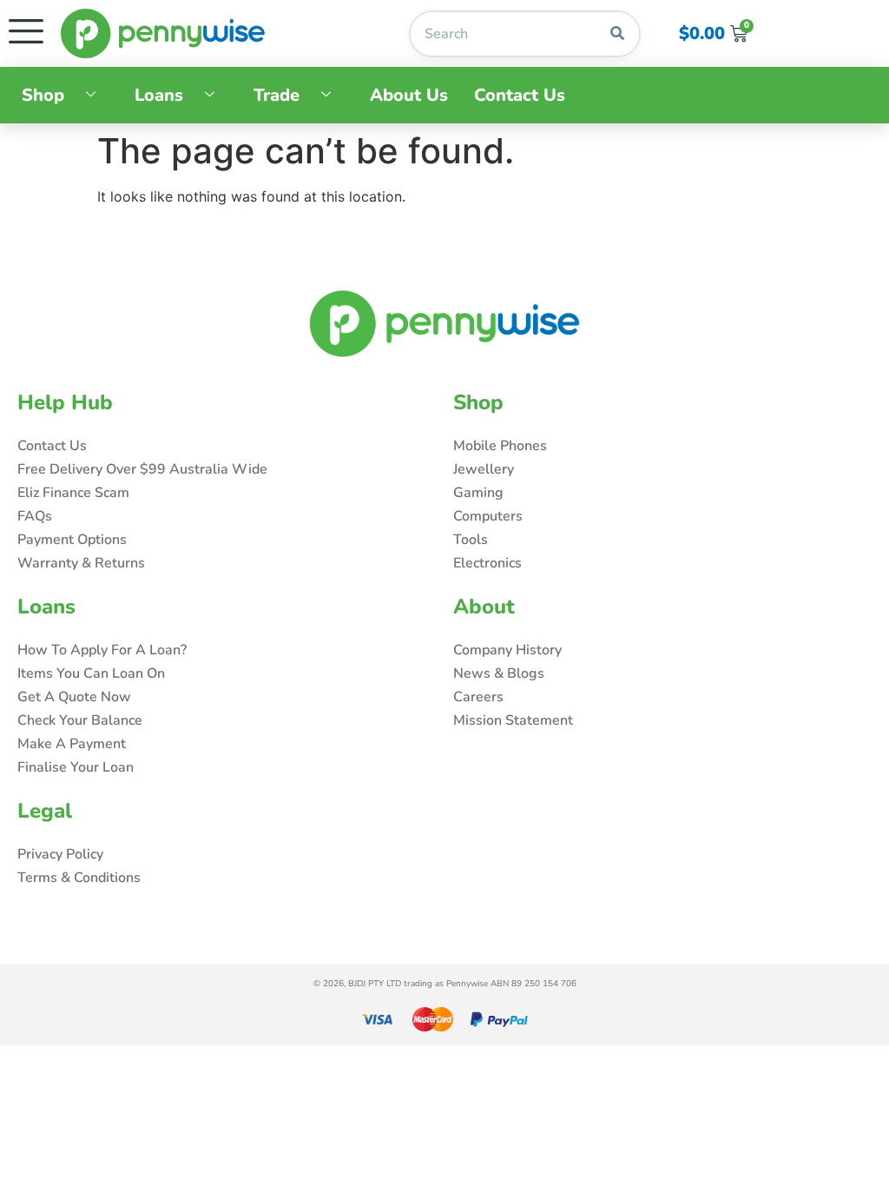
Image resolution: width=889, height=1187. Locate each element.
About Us (409, 95)
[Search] (617, 34)
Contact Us (519, 95)
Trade (277, 95)
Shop (43, 95)
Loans (159, 95)
